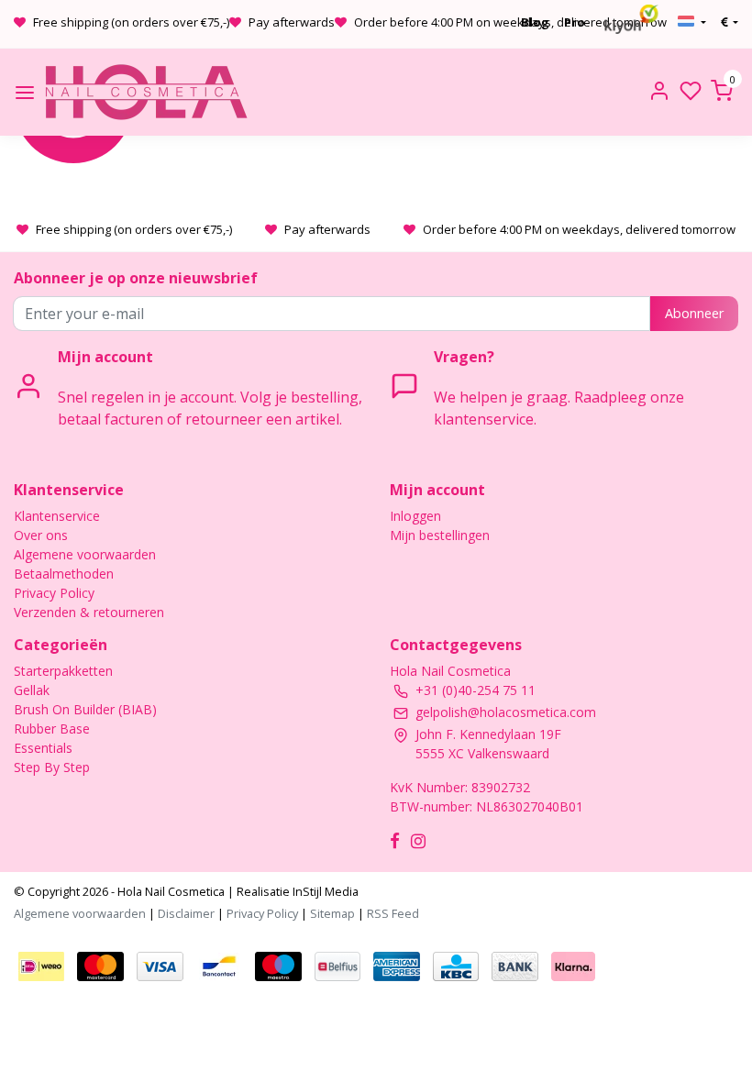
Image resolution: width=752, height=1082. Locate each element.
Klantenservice (57, 515)
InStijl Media (324, 891)
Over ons (41, 535)
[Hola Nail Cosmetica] (146, 92)
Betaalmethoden (64, 573)
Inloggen (415, 515)
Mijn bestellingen (440, 535)
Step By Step (52, 767)
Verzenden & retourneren (89, 612)
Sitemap (332, 913)
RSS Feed (393, 913)
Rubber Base (52, 728)
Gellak (32, 690)
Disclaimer (186, 913)
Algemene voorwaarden (85, 554)
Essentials (43, 747)
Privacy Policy (54, 593)
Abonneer (694, 313)
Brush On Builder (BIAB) (85, 709)
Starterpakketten (63, 670)
